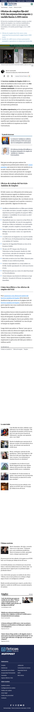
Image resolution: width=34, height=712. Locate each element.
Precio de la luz (12, 1)
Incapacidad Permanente (8, 673)
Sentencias (4, 668)
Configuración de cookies (8, 688)
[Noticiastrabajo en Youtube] (21, 705)
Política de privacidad (7, 695)
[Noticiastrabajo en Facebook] (11, 705)
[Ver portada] (10, 4)
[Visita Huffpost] (32, 4)
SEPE (19, 673)
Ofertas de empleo (18, 349)
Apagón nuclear (21, 1)
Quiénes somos (5, 685)
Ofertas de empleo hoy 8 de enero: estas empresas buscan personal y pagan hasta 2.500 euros (17, 35)
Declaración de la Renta (7, 670)
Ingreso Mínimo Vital (7, 678)
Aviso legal (4, 693)
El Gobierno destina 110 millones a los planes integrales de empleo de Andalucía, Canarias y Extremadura (21, 152)
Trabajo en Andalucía (6, 349)
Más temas (21, 675)
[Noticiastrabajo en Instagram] (16, 705)
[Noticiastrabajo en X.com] (13, 705)
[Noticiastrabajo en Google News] (23, 705)
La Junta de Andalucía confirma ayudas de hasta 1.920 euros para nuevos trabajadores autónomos (21, 140)
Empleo (26, 349)
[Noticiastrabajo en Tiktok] (18, 705)
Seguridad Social (22, 670)
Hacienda (4, 675)
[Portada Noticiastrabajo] (17, 649)
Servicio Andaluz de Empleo (10, 303)
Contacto (3, 698)
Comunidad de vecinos (24, 668)
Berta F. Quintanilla (11, 70)
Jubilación (20, 665)
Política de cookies (6, 690)
